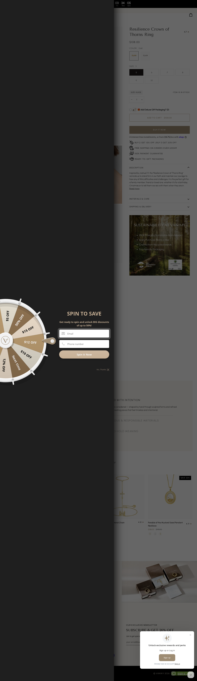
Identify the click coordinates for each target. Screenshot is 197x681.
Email (70, 334)
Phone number (75, 344)
